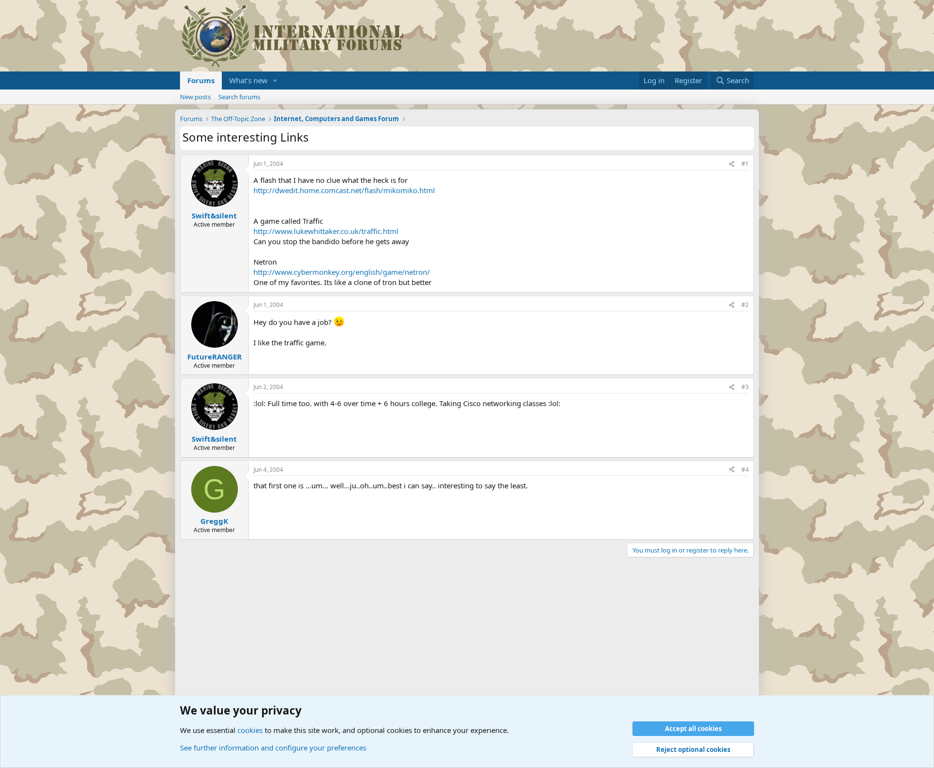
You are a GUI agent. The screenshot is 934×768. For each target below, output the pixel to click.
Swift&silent (214, 215)
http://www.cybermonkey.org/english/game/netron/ (341, 272)
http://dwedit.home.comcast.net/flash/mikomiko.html (344, 190)
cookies (250, 730)
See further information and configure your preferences (273, 747)
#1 (745, 164)
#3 (745, 387)
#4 (745, 469)
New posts (195, 96)
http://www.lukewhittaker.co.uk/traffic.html (325, 231)
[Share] (731, 164)
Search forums (239, 96)
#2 (745, 305)
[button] (275, 80)
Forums (201, 80)
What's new (248, 80)
